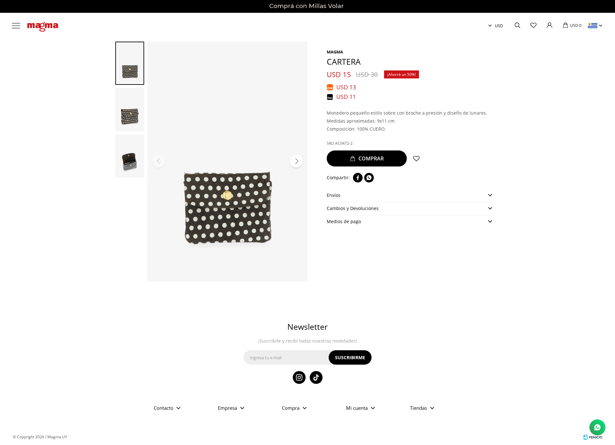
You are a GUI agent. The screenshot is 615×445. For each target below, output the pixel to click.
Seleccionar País (592, 25)
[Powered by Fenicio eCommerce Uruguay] (592, 437)
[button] (517, 26)
